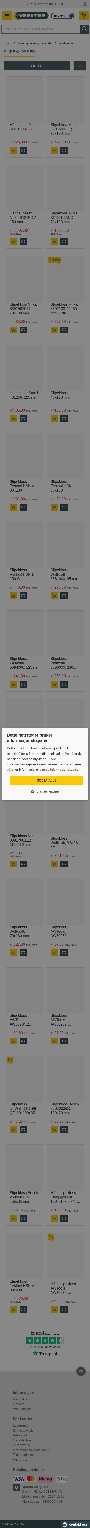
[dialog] (45, 764)
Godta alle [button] (47, 780)
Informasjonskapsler (65, 769)
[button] (45, 791)
